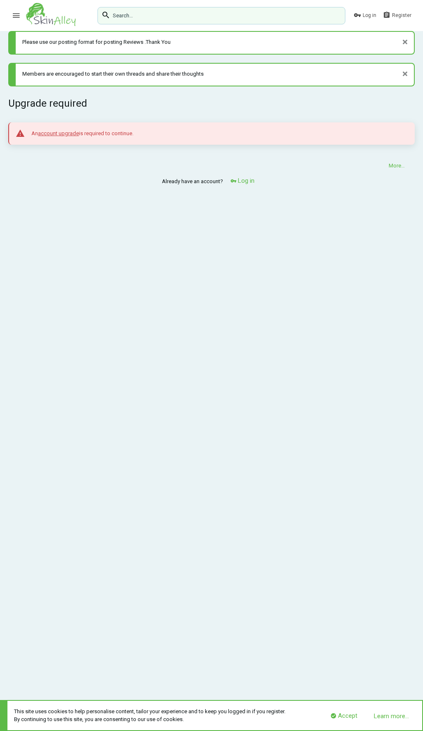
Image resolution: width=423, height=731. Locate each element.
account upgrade (58, 133)
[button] (16, 15)
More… (397, 165)
